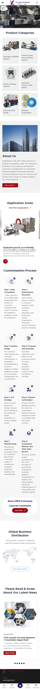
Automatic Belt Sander (9, 112)
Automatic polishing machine (11, 58)
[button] (18, 24)
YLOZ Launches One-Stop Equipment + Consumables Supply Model (19, 639)
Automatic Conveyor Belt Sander (27, 85)
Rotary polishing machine (9, 85)
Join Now (19, 510)
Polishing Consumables (26, 112)
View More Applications (19, 208)
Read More (9, 653)
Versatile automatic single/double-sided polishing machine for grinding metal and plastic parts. (20, 243)
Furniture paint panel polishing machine (27, 57)
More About (9, 185)
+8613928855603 (8, 680)
